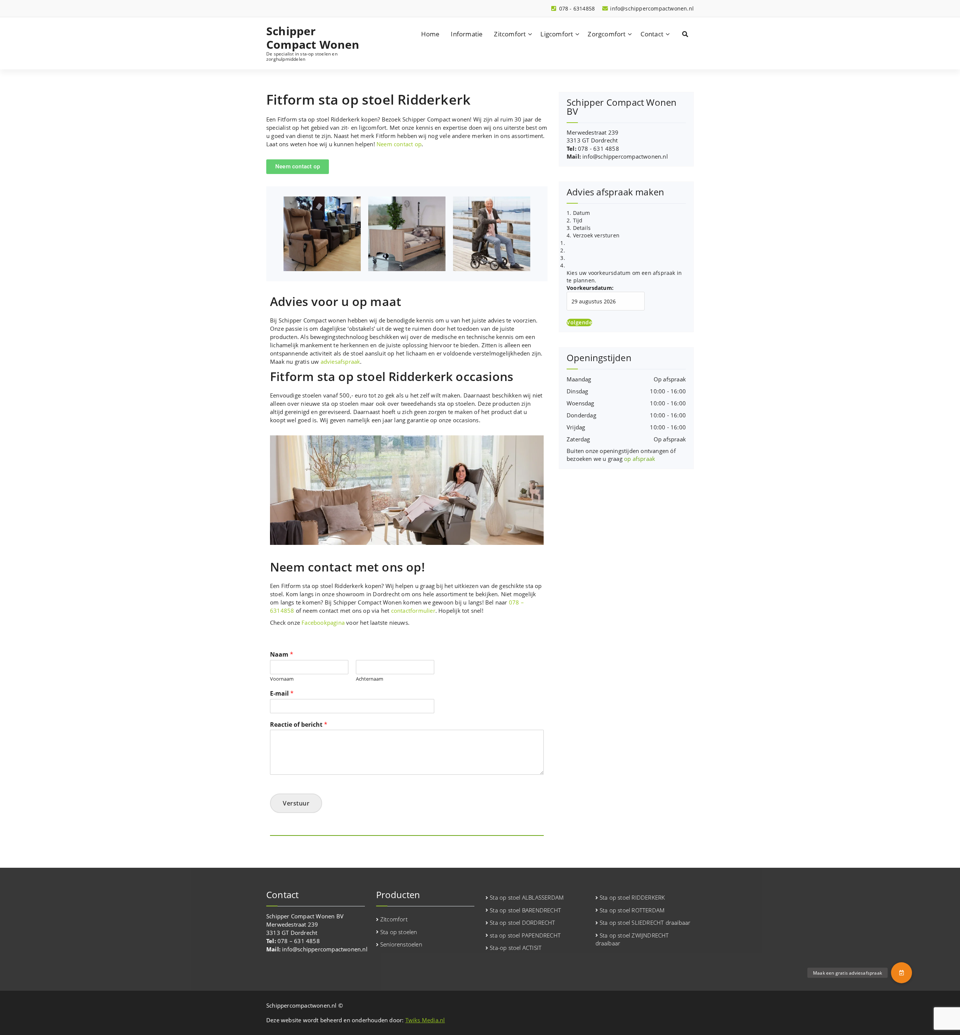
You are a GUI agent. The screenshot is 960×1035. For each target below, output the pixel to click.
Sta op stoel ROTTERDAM (632, 910)
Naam (281, 654)
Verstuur (296, 803)
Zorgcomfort (607, 34)
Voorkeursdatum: (590, 287)
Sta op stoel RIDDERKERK (632, 897)
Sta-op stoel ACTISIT (516, 947)
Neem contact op (399, 144)
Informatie (467, 34)
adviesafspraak (340, 361)
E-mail (282, 694)
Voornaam (282, 679)
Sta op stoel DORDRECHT (522, 922)
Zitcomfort (510, 34)
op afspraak (639, 458)
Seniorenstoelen (401, 944)
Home (430, 34)
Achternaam (369, 679)
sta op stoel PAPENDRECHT (525, 935)
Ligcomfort (556, 34)
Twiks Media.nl (425, 1020)
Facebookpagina (323, 622)
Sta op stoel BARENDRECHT (525, 910)
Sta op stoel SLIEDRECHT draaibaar (645, 922)
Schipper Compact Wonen (313, 37)
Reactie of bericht (298, 725)
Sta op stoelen (398, 932)
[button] (901, 972)
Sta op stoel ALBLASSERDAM (527, 897)
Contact (651, 34)
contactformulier (413, 610)
